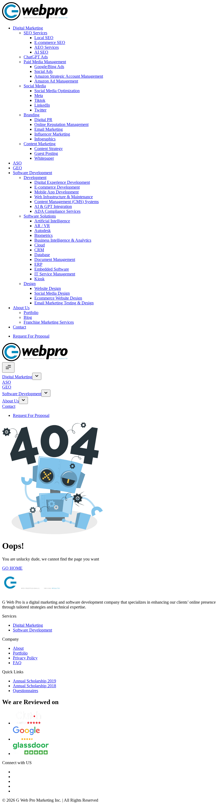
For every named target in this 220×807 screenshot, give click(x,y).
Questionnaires (25, 690)
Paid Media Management (45, 61)
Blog (28, 317)
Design (30, 283)
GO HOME (12, 568)
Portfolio (31, 312)
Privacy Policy (25, 658)
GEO (17, 168)
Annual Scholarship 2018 (34, 685)
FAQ (17, 662)
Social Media (35, 86)
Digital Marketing (28, 28)
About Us (21, 307)
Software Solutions (40, 216)
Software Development (32, 172)
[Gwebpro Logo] (35, 19)
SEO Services (35, 33)
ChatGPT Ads (36, 57)
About (18, 648)
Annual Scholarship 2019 (34, 681)
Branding (31, 115)
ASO (17, 163)
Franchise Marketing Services (49, 322)
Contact (19, 327)
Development (35, 177)
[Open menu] (8, 367)
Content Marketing (40, 143)
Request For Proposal (31, 336)
